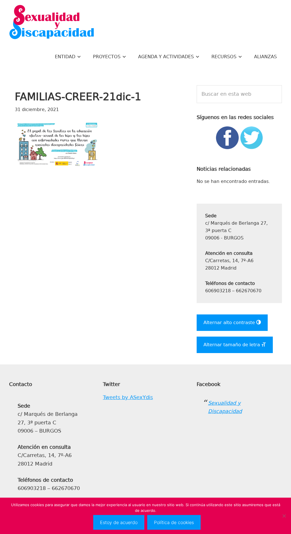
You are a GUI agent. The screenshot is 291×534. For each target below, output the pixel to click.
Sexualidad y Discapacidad (51, 22)
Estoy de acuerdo (119, 522)
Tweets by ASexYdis (128, 397)
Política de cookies (174, 522)
